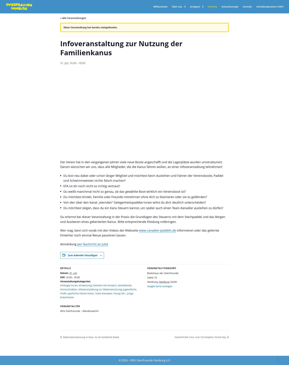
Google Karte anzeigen (159, 286)
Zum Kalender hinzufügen (83, 255)
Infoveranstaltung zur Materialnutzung (100, 289)
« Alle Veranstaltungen (73, 18)
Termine (212, 7)
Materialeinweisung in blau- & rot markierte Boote (91, 337)
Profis (63, 293)
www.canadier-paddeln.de (157, 230)
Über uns (177, 7)
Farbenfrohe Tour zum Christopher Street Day (200, 337)
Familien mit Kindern (105, 285)
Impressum (202, 351)
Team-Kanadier (103, 293)
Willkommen (160, 7)
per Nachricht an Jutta (92, 244)
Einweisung (85, 285)
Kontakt (247, 7)
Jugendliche (129, 289)
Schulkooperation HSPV (270, 7)
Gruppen (195, 7)
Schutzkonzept (229, 7)
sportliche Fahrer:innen (81, 293)
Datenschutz (142, 351)
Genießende (124, 285)
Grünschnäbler (68, 289)
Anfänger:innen (69, 285)
